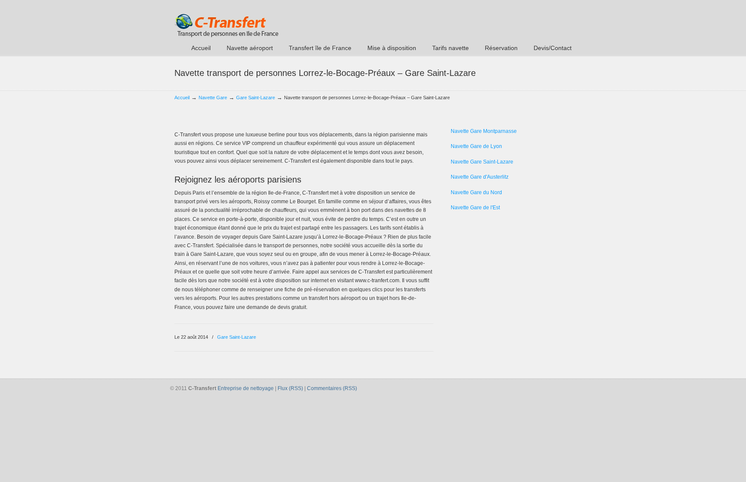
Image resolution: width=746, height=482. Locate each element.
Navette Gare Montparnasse (484, 131)
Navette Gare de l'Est (475, 208)
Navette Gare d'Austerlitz (480, 177)
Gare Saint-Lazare (255, 97)
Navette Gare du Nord (476, 192)
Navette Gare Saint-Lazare (482, 162)
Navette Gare (213, 97)
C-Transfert (226, 20)
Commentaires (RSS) (332, 388)
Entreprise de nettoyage (246, 388)
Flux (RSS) (290, 388)
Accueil (182, 97)
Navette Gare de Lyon (476, 146)
